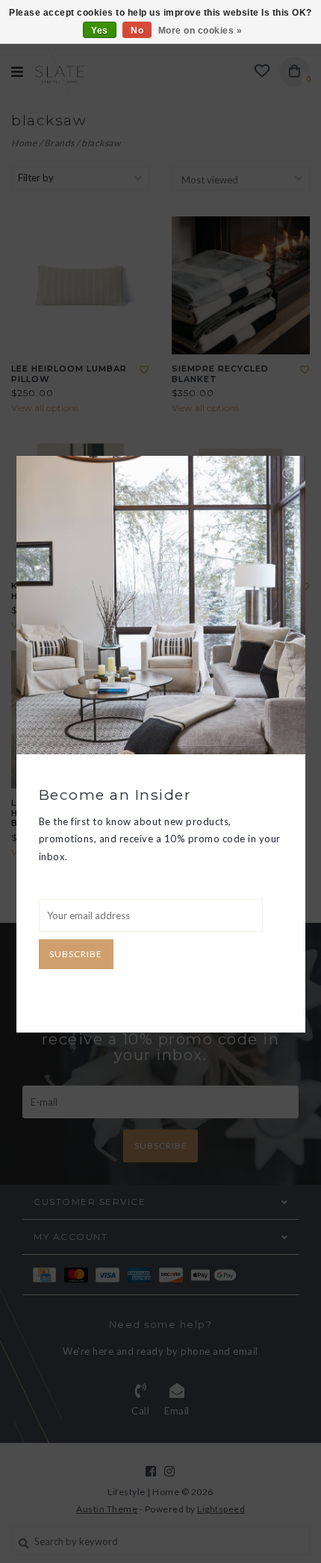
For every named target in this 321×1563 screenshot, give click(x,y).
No (137, 30)
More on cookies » (200, 30)
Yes (99, 30)
